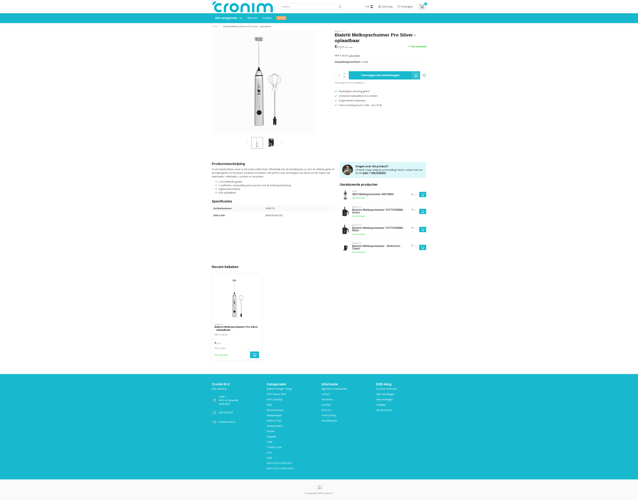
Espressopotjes (275, 410)
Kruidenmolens (275, 425)
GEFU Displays (274, 399)
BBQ (269, 404)
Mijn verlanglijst (384, 399)
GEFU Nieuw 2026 (276, 394)
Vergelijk (380, 404)
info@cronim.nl (227, 421)
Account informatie (386, 388)
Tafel (269, 441)
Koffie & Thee (274, 420)
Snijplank (271, 436)
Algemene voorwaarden (334, 388)
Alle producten (384, 410)
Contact (266, 18)
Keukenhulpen (274, 415)
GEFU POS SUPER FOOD (280, 468)
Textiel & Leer (274, 447)
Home (215, 26)
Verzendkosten (329, 420)
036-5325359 (378, 172)
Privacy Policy (328, 415)
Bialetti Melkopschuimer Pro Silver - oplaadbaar (247, 26)
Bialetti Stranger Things (279, 388)
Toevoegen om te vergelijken (349, 82)
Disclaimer (327, 399)
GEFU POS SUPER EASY (279, 463)
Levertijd (326, 404)
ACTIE (281, 18)
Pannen (271, 431)
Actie (269, 452)
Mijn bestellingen (385, 394)
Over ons (326, 410)
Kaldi (269, 457)
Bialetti (339, 31)
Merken (252, 18)
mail (365, 172)
